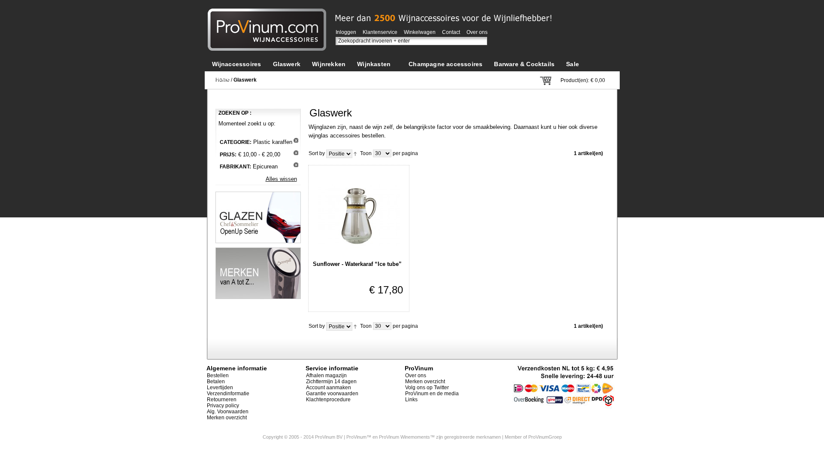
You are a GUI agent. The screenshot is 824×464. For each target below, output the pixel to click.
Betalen (216, 382)
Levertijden (220, 388)
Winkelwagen (420, 32)
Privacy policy (223, 406)
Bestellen (218, 375)
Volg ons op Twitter (427, 388)
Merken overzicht (227, 418)
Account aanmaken (328, 388)
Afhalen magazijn (326, 375)
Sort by (317, 153)
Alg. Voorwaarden (227, 412)
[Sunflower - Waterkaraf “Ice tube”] (359, 212)
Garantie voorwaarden (332, 394)
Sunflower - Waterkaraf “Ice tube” (357, 264)
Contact (451, 32)
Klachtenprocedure (328, 400)
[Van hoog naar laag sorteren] (355, 153)
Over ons (477, 32)
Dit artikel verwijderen (296, 140)
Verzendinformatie (228, 394)
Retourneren (221, 400)
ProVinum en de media (432, 394)
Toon (366, 153)
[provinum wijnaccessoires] (267, 12)
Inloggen (346, 32)
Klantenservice (380, 32)
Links (411, 400)
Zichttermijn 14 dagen (331, 382)
